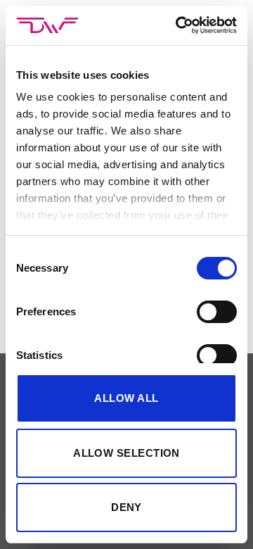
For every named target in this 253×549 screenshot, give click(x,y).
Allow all (126, 398)
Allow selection (126, 453)
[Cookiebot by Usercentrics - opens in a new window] (178, 25)
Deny (126, 507)
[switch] (217, 312)
